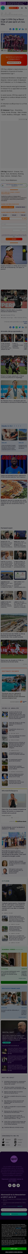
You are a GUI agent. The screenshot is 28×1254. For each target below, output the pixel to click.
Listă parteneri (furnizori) (6, 1245)
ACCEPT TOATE (14, 1248)
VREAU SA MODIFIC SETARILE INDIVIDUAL (14, 1252)
